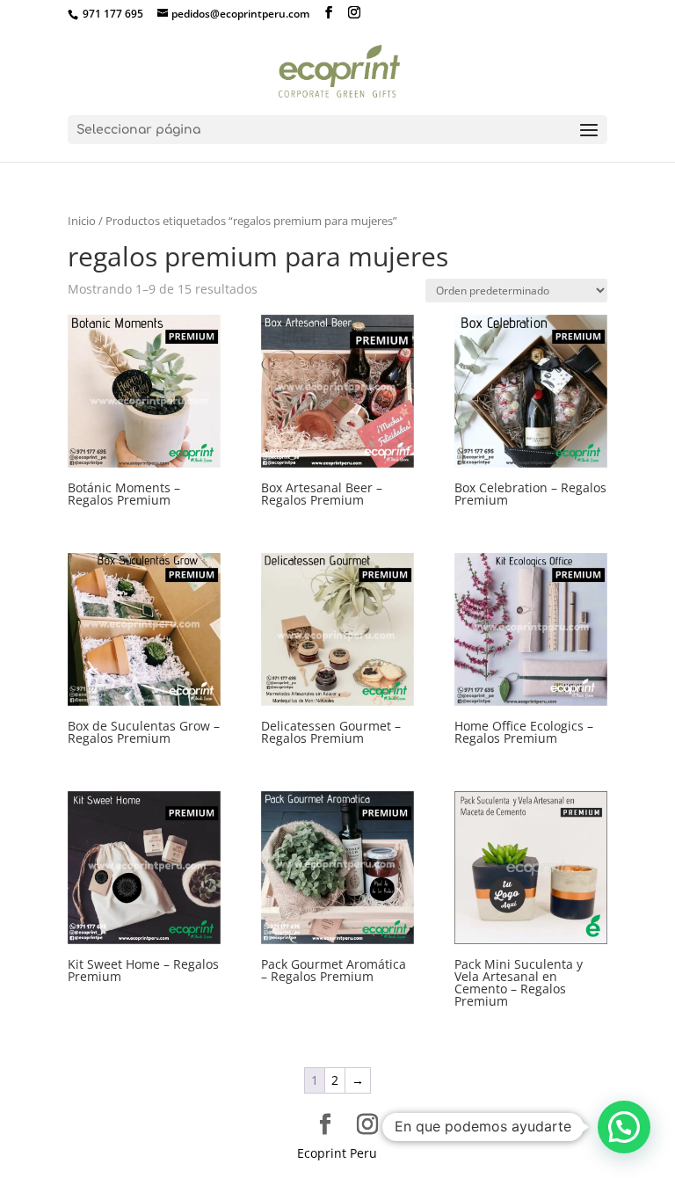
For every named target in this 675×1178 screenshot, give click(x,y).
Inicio (82, 221)
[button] (624, 1127)
